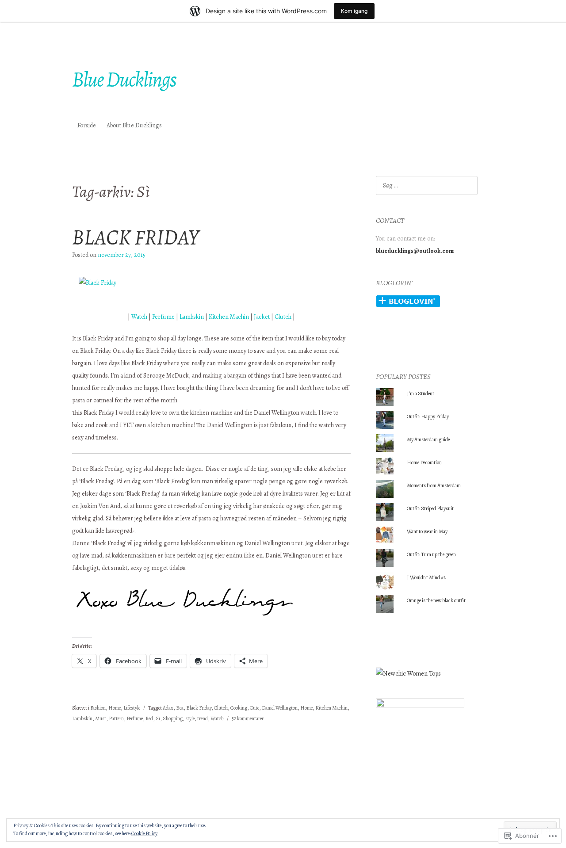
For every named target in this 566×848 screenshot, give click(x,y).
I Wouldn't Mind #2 (426, 577)
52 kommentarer (248, 718)
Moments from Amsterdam (434, 485)
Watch (139, 317)
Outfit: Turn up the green (431, 554)
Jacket (262, 317)
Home (114, 707)
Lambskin (192, 317)
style (190, 718)
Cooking (238, 707)
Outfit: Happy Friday (428, 416)
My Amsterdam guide (428, 439)
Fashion (98, 707)
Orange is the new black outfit (436, 600)
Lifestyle (131, 707)
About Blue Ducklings (134, 125)
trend (202, 718)
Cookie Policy (144, 833)
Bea (180, 707)
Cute (254, 707)
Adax (168, 707)
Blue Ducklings (124, 79)
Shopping (173, 718)
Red (149, 718)
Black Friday (198, 707)
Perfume (164, 317)
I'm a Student (420, 393)
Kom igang (354, 11)
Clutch (283, 317)
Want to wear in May (427, 531)
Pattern (116, 718)
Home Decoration (424, 462)
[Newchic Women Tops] (408, 673)
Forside (86, 125)
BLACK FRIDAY (135, 237)
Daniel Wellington (280, 707)
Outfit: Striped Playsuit (430, 508)
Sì (158, 718)
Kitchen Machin (229, 317)
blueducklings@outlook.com (415, 251)
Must (100, 718)
